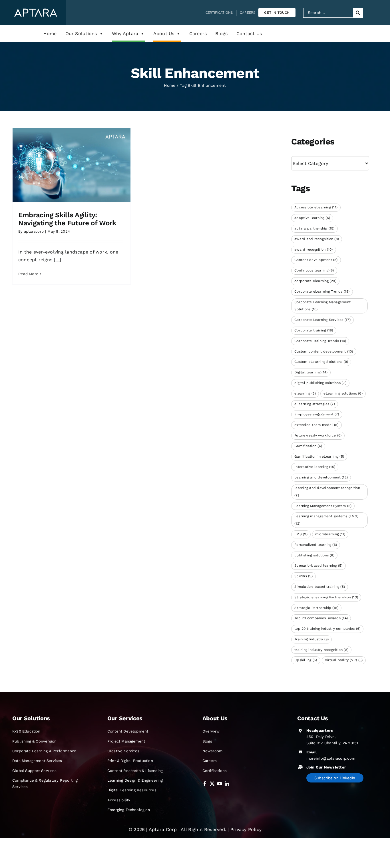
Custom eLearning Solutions (321, 362)
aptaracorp (34, 231)
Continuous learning (314, 270)
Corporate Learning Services (322, 320)
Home (50, 33)
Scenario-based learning (318, 566)
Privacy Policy (246, 829)
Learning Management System (322, 506)
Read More (28, 274)
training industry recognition (321, 650)
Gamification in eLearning (319, 456)
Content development (316, 260)
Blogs (221, 33)
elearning (305, 393)
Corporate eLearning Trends (321, 291)
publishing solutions (314, 555)
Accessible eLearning (315, 207)
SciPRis (303, 576)
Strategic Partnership (316, 608)
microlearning (330, 534)
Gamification (308, 446)
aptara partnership (314, 228)
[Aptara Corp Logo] (35, 10)
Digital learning (310, 372)
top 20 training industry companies (327, 629)
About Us (163, 33)
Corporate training (313, 330)
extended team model (316, 425)
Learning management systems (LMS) (326, 520)
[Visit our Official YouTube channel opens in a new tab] (219, 783)
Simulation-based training (319, 587)
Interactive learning (314, 467)
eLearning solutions (343, 393)
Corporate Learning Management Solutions (322, 305)
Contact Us (249, 33)
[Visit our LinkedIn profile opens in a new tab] (227, 783)
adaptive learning (312, 218)
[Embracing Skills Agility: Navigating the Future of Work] (71, 165)
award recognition (313, 250)
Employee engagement (316, 414)
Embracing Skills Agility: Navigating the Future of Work (67, 219)
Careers (198, 33)
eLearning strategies (314, 404)
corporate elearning (315, 281)
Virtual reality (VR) (344, 660)
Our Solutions (81, 33)
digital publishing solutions (320, 383)
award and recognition (316, 239)
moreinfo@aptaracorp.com (330, 758)
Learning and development (321, 477)
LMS (300, 534)
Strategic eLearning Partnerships (326, 597)
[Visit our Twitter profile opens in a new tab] (212, 783)
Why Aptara (125, 33)
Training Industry (311, 639)
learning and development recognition (327, 491)
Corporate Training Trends (320, 341)
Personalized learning (315, 545)
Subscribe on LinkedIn (334, 778)
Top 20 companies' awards (321, 618)
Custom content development (323, 351)
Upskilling (305, 660)
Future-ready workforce (317, 435)
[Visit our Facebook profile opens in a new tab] (204, 783)
